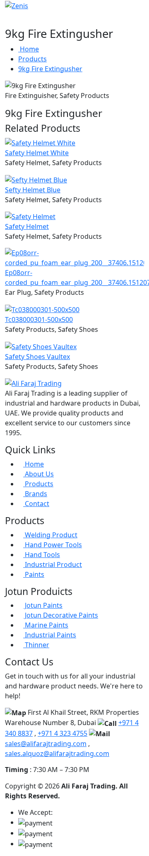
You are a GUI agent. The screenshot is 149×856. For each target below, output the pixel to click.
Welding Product (50, 534)
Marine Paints (45, 625)
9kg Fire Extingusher (50, 68)
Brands (35, 493)
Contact (36, 503)
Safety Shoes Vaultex (37, 356)
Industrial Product (52, 564)
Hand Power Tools (52, 544)
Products (32, 58)
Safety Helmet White (37, 152)
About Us (38, 473)
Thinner (36, 644)
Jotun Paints (42, 605)
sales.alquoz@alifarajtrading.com (57, 753)
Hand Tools (41, 554)
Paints (33, 574)
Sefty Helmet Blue (32, 189)
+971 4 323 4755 (62, 733)
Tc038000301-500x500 (39, 319)
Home (28, 49)
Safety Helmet (27, 226)
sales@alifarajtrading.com (46, 743)
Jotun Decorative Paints (60, 615)
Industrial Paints (49, 634)
